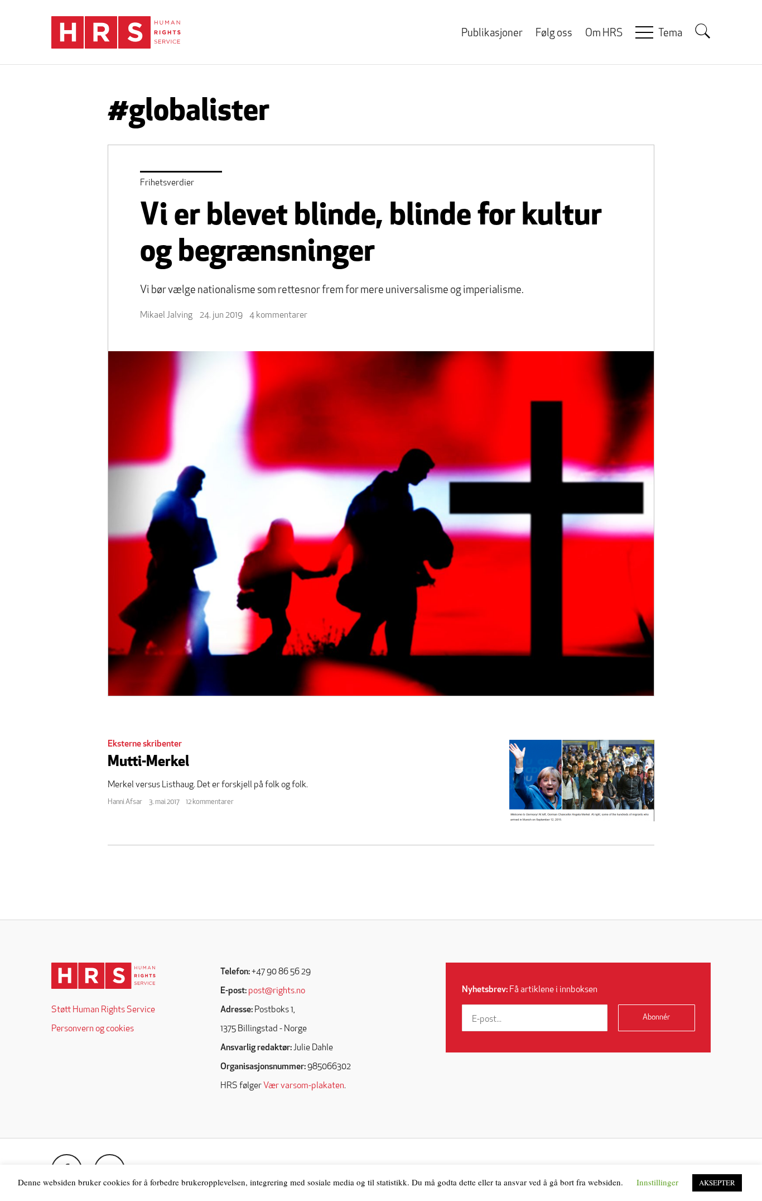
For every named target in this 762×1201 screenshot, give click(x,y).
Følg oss (554, 33)
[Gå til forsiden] (103, 976)
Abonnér (656, 1017)
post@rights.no (276, 991)
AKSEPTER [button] (717, 1183)
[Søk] (703, 31)
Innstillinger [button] (657, 1182)
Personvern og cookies (92, 1029)
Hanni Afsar (125, 802)
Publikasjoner (492, 33)
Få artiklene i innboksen (529, 989)
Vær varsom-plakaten (303, 1086)
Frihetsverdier (167, 183)
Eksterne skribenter (145, 744)
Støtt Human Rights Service (103, 1010)
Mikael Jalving (166, 315)
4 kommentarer (278, 315)
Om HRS (604, 33)
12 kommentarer (210, 802)
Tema (670, 33)
